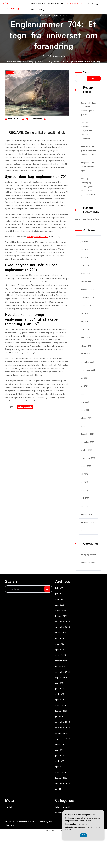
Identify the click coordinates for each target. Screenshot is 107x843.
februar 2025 (86, 345)
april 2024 (85, 402)
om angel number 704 (37, 236)
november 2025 (87, 297)
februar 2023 (86, 514)
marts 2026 (85, 273)
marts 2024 (85, 410)
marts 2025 (85, 337)
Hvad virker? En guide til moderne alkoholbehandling (88, 150)
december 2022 (87, 522)
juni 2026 (84, 249)
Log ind (8, 807)
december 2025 (87, 289)
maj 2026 (84, 257)
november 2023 (87, 442)
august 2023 (86, 466)
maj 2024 (84, 394)
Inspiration (36, 10)
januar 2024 (85, 426)
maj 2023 (84, 490)
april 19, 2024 (14, 119)
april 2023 (85, 498)
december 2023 (87, 434)
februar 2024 (86, 418)
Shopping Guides (55, 4)
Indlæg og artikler (75, 4)
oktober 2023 (86, 450)
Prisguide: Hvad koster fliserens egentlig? (87, 166)
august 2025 (86, 305)
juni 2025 (84, 313)
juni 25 (83, 530)
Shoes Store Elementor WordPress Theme (25, 821)
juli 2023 (84, 474)
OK (83, 835)
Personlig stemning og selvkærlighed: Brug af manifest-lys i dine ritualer (88, 186)
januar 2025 (85, 353)
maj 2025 (84, 321)
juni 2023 (84, 482)
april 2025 (85, 329)
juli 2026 (84, 241)
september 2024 (88, 369)
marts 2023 (85, 506)
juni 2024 (84, 386)
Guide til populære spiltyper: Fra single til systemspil (86, 130)
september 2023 (88, 458)
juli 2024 (84, 378)
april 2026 (85, 265)
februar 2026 (86, 281)
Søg (86, 72)
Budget (91, 4)
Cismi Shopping (11, 6)
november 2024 (87, 362)
